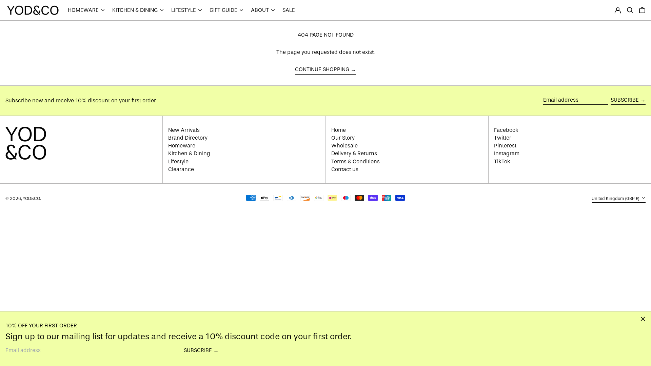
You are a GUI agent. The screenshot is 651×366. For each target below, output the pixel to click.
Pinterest (505, 145)
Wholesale (344, 145)
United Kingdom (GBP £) (616, 198)
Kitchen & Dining (189, 153)
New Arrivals (184, 130)
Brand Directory (188, 138)
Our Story (343, 138)
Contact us (344, 169)
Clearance (181, 169)
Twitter (502, 138)
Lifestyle (178, 161)
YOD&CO (31, 198)
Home (338, 130)
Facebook (506, 130)
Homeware (181, 145)
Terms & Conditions (355, 161)
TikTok (502, 161)
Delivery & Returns (354, 153)
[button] (630, 10)
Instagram (506, 153)
